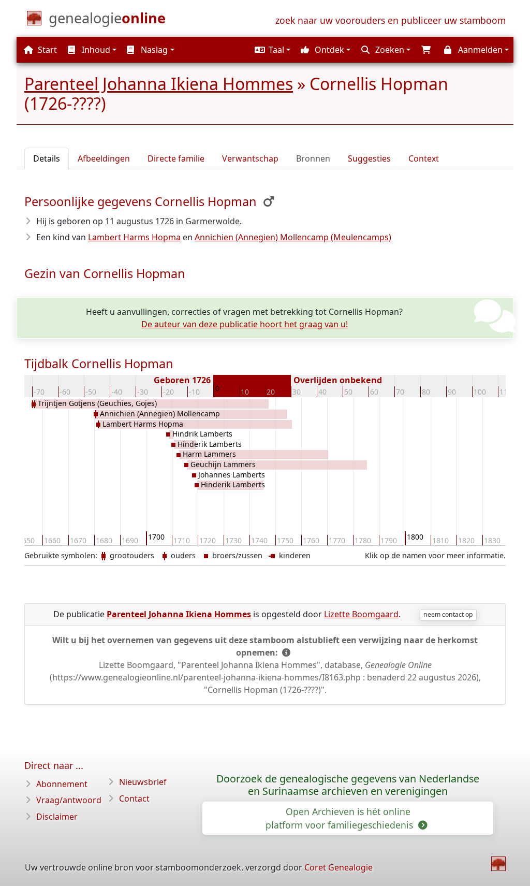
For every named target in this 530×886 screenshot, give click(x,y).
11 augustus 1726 (139, 221)
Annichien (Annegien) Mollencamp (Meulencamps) (293, 237)
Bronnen (313, 158)
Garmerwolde (212, 221)
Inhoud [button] (95, 49)
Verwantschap (250, 158)
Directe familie (176, 158)
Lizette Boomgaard (361, 614)
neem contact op (448, 614)
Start (46, 49)
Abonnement (61, 784)
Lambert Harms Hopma (134, 237)
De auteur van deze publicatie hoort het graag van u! (244, 324)
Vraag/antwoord (68, 800)
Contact (134, 798)
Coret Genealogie (338, 867)
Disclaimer (57, 816)
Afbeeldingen (104, 158)
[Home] (498, 863)
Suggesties (369, 158)
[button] (271, 49)
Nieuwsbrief (143, 782)
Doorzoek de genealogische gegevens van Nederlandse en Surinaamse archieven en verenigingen (347, 785)
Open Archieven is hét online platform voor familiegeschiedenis (341, 818)
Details (46, 158)
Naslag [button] (153, 49)
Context (423, 158)
